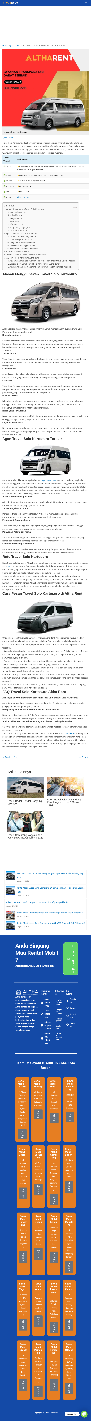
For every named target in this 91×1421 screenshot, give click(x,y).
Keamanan (15, 221)
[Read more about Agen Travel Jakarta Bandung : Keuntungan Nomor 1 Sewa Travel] (65, 786)
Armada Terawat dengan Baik (23, 236)
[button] (84, 1414)
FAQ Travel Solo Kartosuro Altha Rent (22, 257)
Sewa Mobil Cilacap (69, 1347)
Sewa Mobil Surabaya (38, 1153)
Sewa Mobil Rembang (53, 1348)
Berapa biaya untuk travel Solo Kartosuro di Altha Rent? (34, 264)
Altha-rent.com (23, 197)
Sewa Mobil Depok (38, 1219)
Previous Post (10, 757)
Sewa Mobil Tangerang (23, 1220)
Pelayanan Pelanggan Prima (22, 245)
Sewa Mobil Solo (53, 1083)
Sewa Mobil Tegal (22, 1286)
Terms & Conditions (58, 1036)
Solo (9, 566)
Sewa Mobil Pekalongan (53, 1288)
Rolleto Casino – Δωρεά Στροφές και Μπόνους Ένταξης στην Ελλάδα (37, 902)
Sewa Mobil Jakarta (22, 1083)
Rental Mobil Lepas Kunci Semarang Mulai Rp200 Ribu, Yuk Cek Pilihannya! (51, 923)
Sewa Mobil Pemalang (38, 1348)
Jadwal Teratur (16, 215)
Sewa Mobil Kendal (38, 1286)
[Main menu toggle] (86, 3)
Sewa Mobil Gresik (23, 1347)
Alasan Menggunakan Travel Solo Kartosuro (25, 209)
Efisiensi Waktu (16, 224)
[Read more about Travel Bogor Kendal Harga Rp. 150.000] (25, 787)
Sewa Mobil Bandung (70, 1085)
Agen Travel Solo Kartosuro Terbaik (21, 233)
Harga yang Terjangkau (20, 227)
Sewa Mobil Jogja (22, 1152)
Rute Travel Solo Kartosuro (18, 251)
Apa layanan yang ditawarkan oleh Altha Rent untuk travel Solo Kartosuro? (43, 260)
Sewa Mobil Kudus (68, 1286)
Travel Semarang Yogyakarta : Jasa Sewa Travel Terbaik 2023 (25, 836)
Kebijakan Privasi (58, 1011)
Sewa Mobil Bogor (68, 1152)
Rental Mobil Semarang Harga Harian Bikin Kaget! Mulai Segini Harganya (50, 912)
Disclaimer (58, 1027)
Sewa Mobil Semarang (53, 1153)
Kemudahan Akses (18, 212)
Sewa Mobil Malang (38, 1083)
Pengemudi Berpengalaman (22, 242)
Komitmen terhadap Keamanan (24, 248)
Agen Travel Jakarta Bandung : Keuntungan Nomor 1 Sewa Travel (64, 802)
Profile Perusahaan (58, 1002)
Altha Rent (69, 733)
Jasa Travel (8, 137)
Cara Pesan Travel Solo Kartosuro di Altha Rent (26, 254)
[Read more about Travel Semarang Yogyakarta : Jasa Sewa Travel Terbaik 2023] (25, 821)
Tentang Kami (58, 1020)
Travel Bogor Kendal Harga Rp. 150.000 (25, 802)
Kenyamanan (16, 218)
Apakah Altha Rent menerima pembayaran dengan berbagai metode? (41, 267)
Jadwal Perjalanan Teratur (21, 239)
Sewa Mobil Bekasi (53, 1219)
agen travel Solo (49, 480)
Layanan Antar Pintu (19, 230)
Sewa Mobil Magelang (69, 1220)
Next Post (82, 757)
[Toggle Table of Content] (73, 206)
